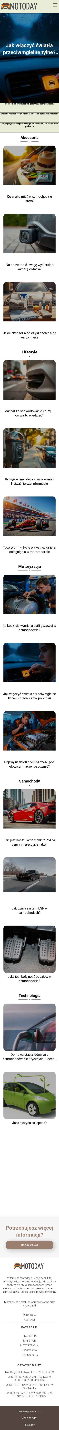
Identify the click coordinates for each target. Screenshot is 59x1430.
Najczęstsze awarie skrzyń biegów (29, 1372)
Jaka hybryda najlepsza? (29, 1123)
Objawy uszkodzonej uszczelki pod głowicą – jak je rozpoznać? (29, 764)
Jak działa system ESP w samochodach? (29, 910)
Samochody (29, 781)
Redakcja (29, 1315)
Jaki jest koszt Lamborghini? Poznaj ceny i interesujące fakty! (29, 842)
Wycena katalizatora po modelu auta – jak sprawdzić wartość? (29, 114)
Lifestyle (29, 352)
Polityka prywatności (29, 1411)
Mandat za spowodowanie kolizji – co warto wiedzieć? (29, 413)
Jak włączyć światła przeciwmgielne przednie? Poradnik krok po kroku (29, 125)
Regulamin (29, 1424)
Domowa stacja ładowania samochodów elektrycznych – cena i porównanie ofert (29, 1057)
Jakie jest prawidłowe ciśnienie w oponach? (29, 1386)
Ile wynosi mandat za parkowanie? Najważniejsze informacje (29, 481)
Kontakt (29, 1319)
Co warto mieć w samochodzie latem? (29, 199)
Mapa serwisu (29, 1418)
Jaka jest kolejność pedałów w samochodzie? (29, 979)
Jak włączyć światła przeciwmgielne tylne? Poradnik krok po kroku (29, 49)
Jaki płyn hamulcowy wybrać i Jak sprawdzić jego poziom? (29, 1394)
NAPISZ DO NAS (29, 1245)
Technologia (29, 995)
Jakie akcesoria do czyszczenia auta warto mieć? (29, 335)
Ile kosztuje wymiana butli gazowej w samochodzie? (29, 104)
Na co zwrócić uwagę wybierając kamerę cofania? (29, 267)
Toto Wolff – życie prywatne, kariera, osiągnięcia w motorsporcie (29, 550)
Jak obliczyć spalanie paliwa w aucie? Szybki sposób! (29, 1378)
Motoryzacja (29, 566)
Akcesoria (29, 137)
